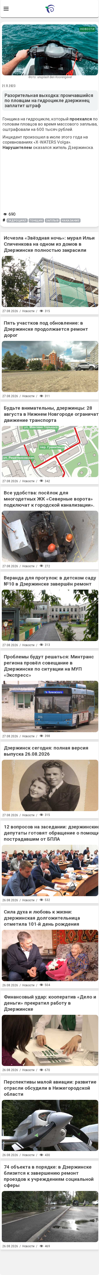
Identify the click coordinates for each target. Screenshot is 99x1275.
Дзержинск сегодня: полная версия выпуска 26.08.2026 (46, 751)
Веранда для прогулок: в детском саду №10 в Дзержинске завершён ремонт (50, 581)
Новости (87, 29)
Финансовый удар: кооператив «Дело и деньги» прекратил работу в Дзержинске (50, 1003)
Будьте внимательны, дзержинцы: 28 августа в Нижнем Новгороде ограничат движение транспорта (51, 414)
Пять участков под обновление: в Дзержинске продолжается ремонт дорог (46, 329)
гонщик (36, 220)
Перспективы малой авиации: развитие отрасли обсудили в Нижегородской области (50, 1088)
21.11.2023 (9, 86)
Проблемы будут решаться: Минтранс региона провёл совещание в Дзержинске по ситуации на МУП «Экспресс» (49, 666)
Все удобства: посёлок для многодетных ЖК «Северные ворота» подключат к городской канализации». (49, 499)
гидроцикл (17, 220)
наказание (70, 220)
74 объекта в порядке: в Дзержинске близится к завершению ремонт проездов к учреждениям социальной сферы (49, 1176)
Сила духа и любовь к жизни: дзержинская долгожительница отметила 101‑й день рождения (42, 918)
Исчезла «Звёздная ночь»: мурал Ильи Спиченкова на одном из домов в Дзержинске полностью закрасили (49, 244)
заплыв (52, 220)
